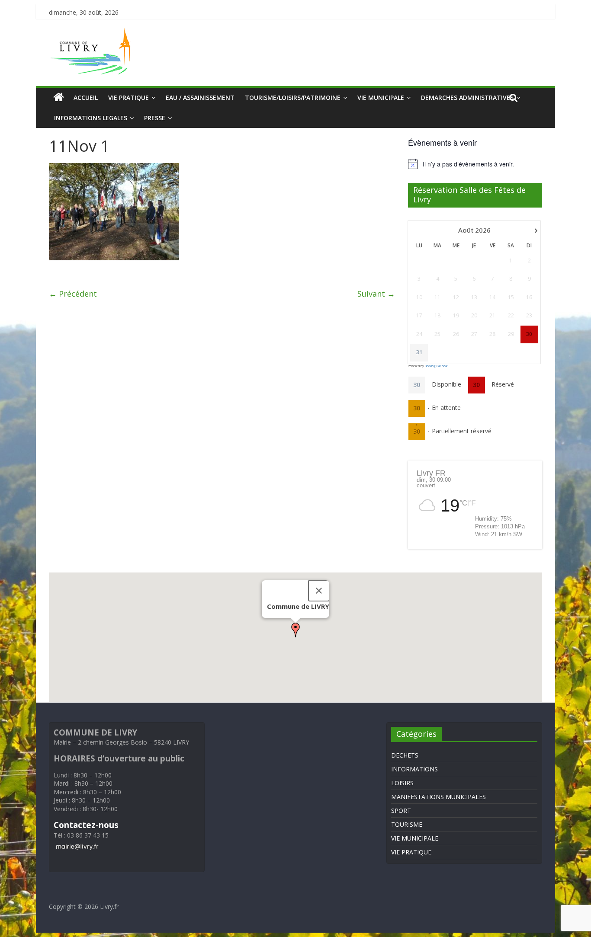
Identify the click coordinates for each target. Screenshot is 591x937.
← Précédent (73, 293)
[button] (295, 630)
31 (419, 352)
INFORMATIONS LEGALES (90, 118)
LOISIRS (402, 783)
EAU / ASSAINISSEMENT (200, 97)
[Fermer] (318, 590)
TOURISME (406, 824)
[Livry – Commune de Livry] (92, 33)
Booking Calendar (436, 366)
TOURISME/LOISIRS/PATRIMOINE (292, 97)
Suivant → (376, 293)
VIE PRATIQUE (128, 97)
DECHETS (404, 755)
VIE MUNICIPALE (380, 97)
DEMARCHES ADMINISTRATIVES (467, 97)
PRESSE (154, 118)
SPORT (401, 810)
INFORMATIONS (414, 769)
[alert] (475, 164)
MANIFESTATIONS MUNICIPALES (438, 797)
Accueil (86, 97)
